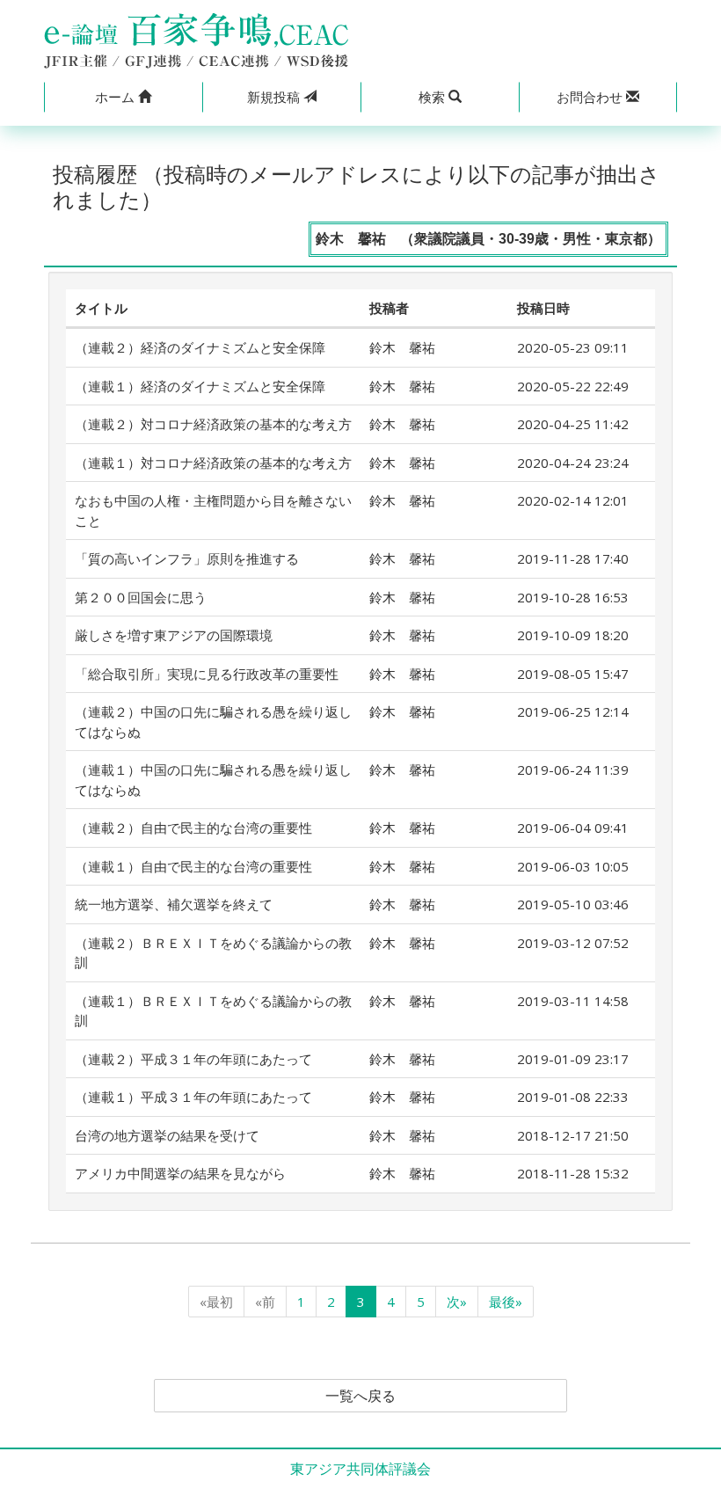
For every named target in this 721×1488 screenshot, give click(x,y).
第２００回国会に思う (141, 597)
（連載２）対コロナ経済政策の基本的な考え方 (213, 424)
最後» (505, 1301)
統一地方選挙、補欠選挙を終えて (174, 904)
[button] (123, 97)
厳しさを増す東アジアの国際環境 (174, 635)
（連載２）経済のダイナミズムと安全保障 (200, 347)
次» (457, 1301)
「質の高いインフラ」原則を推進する (187, 558)
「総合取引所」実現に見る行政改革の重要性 (207, 673)
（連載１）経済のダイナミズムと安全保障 (200, 386)
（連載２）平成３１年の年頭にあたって (193, 1059)
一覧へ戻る (360, 1395)
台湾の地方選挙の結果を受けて (167, 1135)
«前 (265, 1301)
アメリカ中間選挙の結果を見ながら (180, 1173)
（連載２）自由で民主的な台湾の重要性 (193, 827)
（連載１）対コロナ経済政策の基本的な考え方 (213, 462)
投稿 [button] (275, 97)
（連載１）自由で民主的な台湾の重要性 (193, 866)
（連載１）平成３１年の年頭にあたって (193, 1096)
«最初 (216, 1301)
